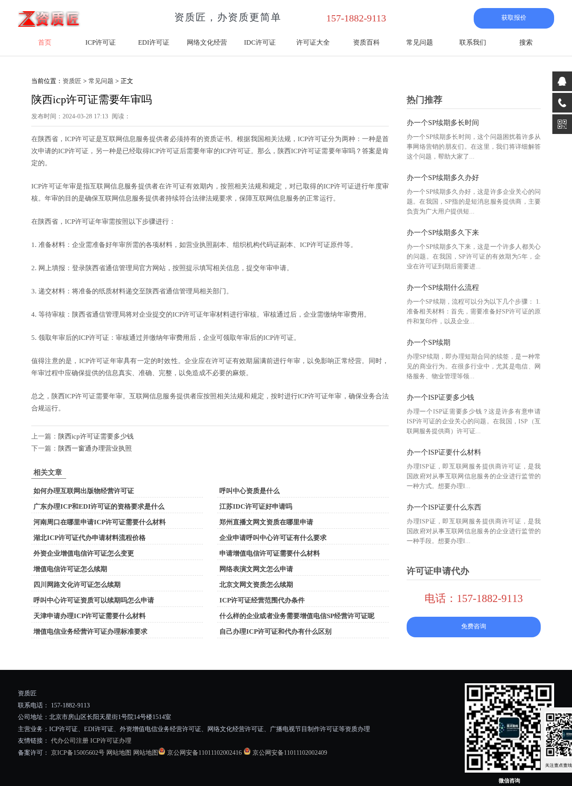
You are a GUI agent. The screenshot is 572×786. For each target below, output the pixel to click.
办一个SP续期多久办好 (443, 177)
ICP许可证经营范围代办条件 (262, 600)
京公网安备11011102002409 (289, 752)
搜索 (526, 42)
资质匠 (72, 81)
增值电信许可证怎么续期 (70, 569)
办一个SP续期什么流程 (443, 287)
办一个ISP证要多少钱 (440, 397)
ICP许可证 (100, 42)
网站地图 (118, 752)
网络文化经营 (207, 42)
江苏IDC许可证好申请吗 (255, 506)
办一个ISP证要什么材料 (444, 452)
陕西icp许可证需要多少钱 (96, 436)
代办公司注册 (69, 740)
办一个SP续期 (428, 342)
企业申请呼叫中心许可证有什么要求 (273, 537)
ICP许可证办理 (110, 740)
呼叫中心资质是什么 (249, 490)
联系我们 (472, 42)
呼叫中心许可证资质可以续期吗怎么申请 (94, 600)
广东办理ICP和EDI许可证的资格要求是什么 (99, 506)
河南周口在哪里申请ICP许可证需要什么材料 (100, 522)
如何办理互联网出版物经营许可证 (84, 490)
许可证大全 (313, 42)
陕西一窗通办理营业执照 (95, 448)
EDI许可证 (153, 42)
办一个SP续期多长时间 (443, 122)
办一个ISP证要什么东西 (444, 507)
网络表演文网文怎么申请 (256, 569)
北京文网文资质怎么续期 (256, 584)
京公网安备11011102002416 (204, 752)
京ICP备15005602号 (77, 752)
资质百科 (366, 42)
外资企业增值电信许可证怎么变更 (84, 553)
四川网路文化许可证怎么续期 (77, 584)
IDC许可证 (260, 42)
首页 (44, 42)
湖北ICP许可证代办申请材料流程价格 (90, 537)
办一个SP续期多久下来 (443, 232)
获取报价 (513, 17)
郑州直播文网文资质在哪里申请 (266, 522)
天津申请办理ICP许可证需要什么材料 (90, 615)
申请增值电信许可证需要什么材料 (269, 553)
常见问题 (419, 42)
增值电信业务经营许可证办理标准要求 (90, 631)
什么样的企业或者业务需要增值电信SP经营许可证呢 (296, 615)
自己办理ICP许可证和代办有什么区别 (275, 631)
